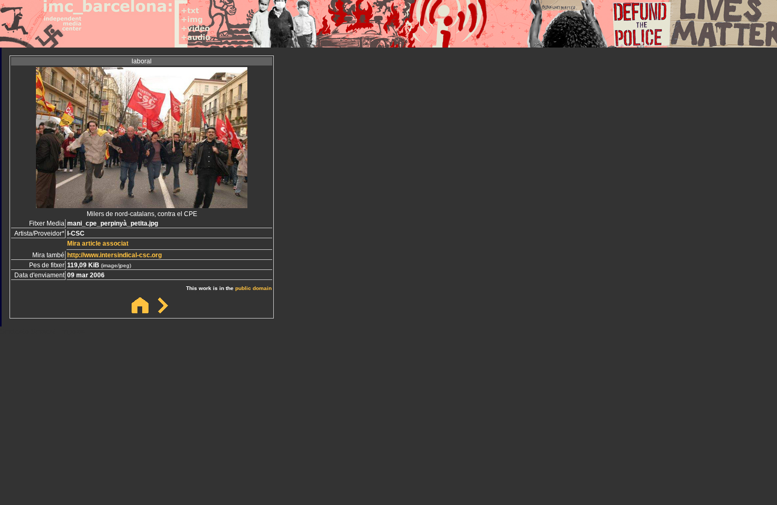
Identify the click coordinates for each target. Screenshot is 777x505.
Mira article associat (97, 243)
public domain (253, 288)
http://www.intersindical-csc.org (114, 255)
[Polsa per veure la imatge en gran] (141, 205)
